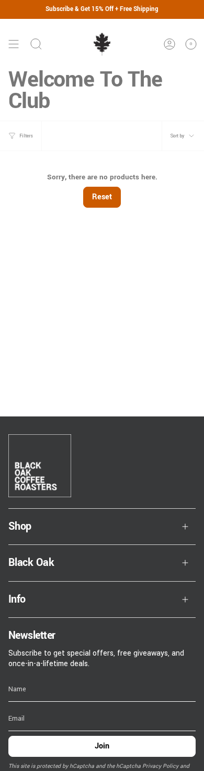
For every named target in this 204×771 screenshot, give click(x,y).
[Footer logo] (39, 465)
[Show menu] (13, 44)
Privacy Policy (160, 766)
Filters (26, 136)
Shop (19, 526)
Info (17, 599)
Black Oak (31, 562)
